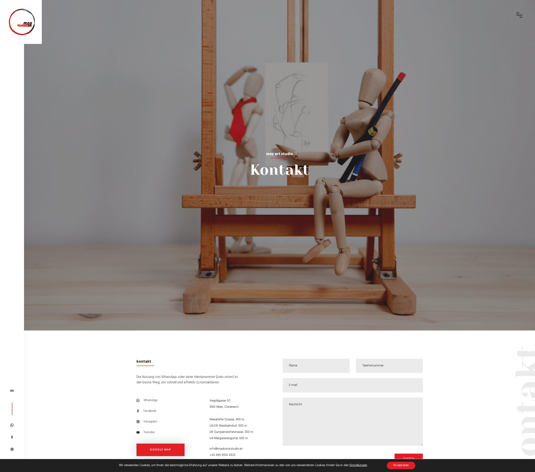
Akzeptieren (401, 465)
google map (160, 450)
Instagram (150, 421)
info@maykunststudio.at (226, 448)
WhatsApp (150, 400)
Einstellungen (358, 465)
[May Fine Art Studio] (22, 22)
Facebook (149, 411)
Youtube (148, 432)
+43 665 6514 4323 (223, 455)
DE (12, 391)
